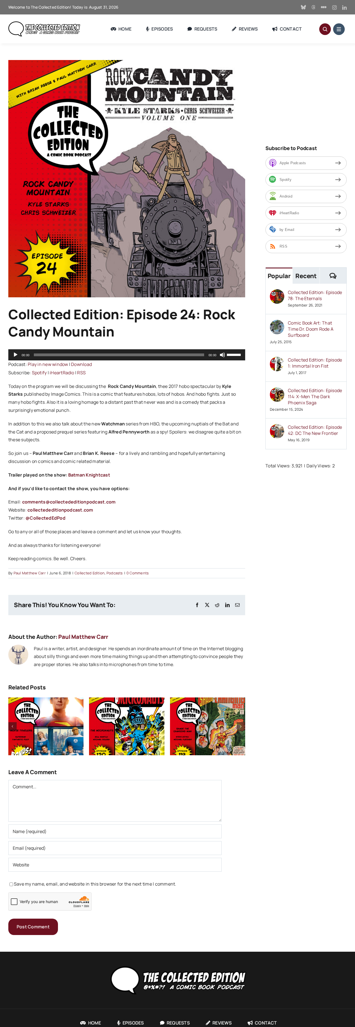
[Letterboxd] (323, 7)
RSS (81, 373)
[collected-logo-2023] (177, 965)
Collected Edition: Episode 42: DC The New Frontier (315, 430)
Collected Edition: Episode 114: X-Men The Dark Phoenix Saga (315, 396)
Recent (306, 276)
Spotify (39, 373)
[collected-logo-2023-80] (44, 24)
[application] (126, 354)
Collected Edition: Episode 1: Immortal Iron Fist (315, 363)
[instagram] (334, 7)
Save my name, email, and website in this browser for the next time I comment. (95, 884)
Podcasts (114, 572)
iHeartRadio (62, 373)
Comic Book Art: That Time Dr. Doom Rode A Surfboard (310, 329)
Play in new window (48, 364)
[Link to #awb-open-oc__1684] (339, 29)
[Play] (15, 355)
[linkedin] (344, 7)
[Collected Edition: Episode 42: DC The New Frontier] (277, 428)
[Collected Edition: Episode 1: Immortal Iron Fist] (277, 361)
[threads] (313, 7)
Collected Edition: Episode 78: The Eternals (315, 295)
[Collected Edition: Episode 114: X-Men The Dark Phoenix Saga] (277, 391)
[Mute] (222, 355)
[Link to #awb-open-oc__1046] (325, 29)
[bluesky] (303, 7)
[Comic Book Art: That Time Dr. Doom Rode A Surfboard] (277, 324)
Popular (279, 276)
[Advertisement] (310, 94)
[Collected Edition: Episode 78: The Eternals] (277, 293)
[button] (12, 726)
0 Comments (137, 572)
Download (81, 364)
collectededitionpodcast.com (60, 510)
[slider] (234, 354)
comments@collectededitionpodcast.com (69, 502)
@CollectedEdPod (45, 518)
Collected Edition (90, 572)
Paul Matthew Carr (30, 572)
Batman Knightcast (89, 475)
